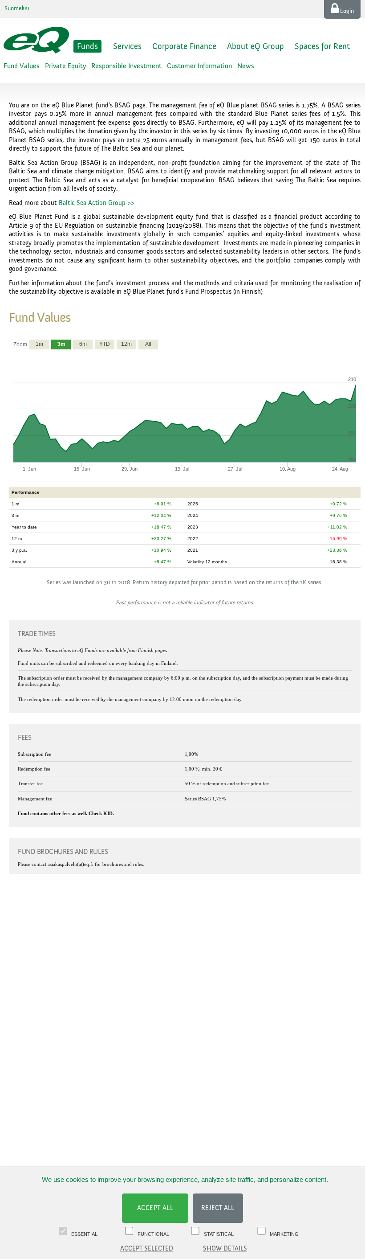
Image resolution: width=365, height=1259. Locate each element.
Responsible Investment (126, 66)
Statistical (219, 1234)
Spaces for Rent (322, 46)
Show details (225, 1248)
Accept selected (146, 1248)
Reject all (217, 1208)
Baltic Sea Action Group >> (96, 203)
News (245, 66)
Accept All (155, 1208)
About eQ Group (255, 46)
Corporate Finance (184, 46)
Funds (87, 46)
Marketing (284, 1234)
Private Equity (65, 66)
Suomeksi (16, 8)
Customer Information (199, 66)
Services (127, 46)
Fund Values (22, 66)
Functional (153, 1234)
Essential (84, 1234)
